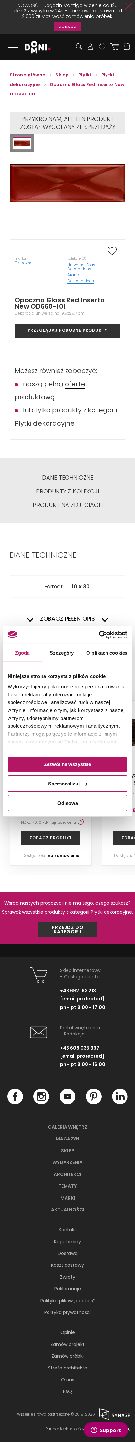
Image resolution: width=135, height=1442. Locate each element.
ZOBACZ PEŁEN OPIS (67, 619)
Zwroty (67, 1277)
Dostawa (68, 1253)
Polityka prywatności (67, 1312)
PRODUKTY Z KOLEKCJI (67, 491)
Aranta (74, 275)
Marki (67, 1198)
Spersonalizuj (64, 783)
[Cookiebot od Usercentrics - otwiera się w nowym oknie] (98, 634)
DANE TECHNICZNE (67, 477)
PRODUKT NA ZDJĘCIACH (68, 505)
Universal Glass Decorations (83, 267)
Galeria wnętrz (67, 1127)
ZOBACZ (67, 26)
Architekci (67, 1174)
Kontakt (67, 1229)
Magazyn (67, 1139)
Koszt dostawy (67, 1265)
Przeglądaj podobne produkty (67, 330)
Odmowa (67, 802)
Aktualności (67, 1209)
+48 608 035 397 (79, 1048)
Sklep (67, 1150)
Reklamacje (67, 1288)
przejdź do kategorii (68, 929)
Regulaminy (67, 1241)
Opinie (67, 1332)
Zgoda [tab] (22, 653)
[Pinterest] (94, 1102)
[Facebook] (15, 1102)
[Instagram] (41, 1102)
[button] (22, 143)
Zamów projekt (67, 1344)
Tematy (67, 1186)
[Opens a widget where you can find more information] (105, 1430)
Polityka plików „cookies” (67, 1300)
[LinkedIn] (120, 1102)
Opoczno (24, 263)
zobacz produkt (50, 838)
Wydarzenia (67, 1162)
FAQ (67, 1391)
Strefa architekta (67, 1368)
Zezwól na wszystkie (67, 764)
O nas (67, 1379)
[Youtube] (67, 1102)
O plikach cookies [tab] (106, 653)
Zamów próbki (67, 1356)
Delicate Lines (81, 280)
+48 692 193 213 (78, 990)
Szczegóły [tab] (62, 653)
